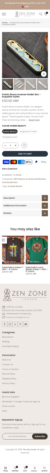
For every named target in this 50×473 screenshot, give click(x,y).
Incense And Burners (36, 179)
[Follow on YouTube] (25, 324)
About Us (6, 359)
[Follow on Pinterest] (20, 324)
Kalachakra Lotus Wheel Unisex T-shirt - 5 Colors (37, 269)
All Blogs (6, 341)
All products (7, 337)
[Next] (46, 55)
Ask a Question (9, 168)
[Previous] (4, 55)
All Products (19, 179)
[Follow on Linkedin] (15, 324)
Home (5, 22)
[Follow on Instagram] (9, 324)
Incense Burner (15, 186)
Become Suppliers (10, 396)
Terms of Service (10, 369)
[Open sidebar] (3, 240)
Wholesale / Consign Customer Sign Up (21, 401)
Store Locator (8, 406)
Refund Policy (8, 373)
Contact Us (7, 364)
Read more (34, 120)
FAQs (4, 411)
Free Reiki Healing (10, 346)
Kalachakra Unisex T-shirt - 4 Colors (13, 268)
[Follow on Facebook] (4, 324)
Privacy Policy (8, 383)
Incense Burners (10, 182)
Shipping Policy (9, 378)
